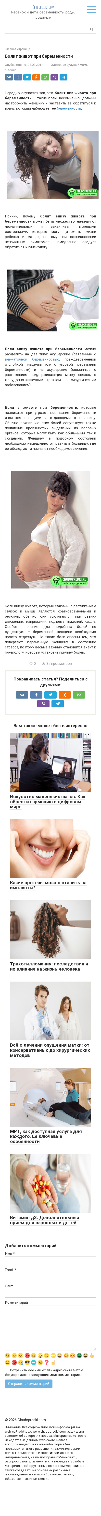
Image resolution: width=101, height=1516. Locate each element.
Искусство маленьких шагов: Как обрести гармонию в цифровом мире (47, 802)
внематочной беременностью (32, 359)
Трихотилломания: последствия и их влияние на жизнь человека (49, 966)
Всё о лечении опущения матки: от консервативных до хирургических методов (50, 1050)
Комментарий (16, 1302)
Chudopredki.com (43, 7)
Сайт (9, 1286)
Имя (10, 1253)
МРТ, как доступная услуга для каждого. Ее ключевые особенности (46, 1136)
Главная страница (17, 49)
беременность (69, 108)
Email (10, 1270)
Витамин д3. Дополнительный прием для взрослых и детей (44, 1220)
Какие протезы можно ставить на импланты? (48, 885)
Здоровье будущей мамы (69, 65)
